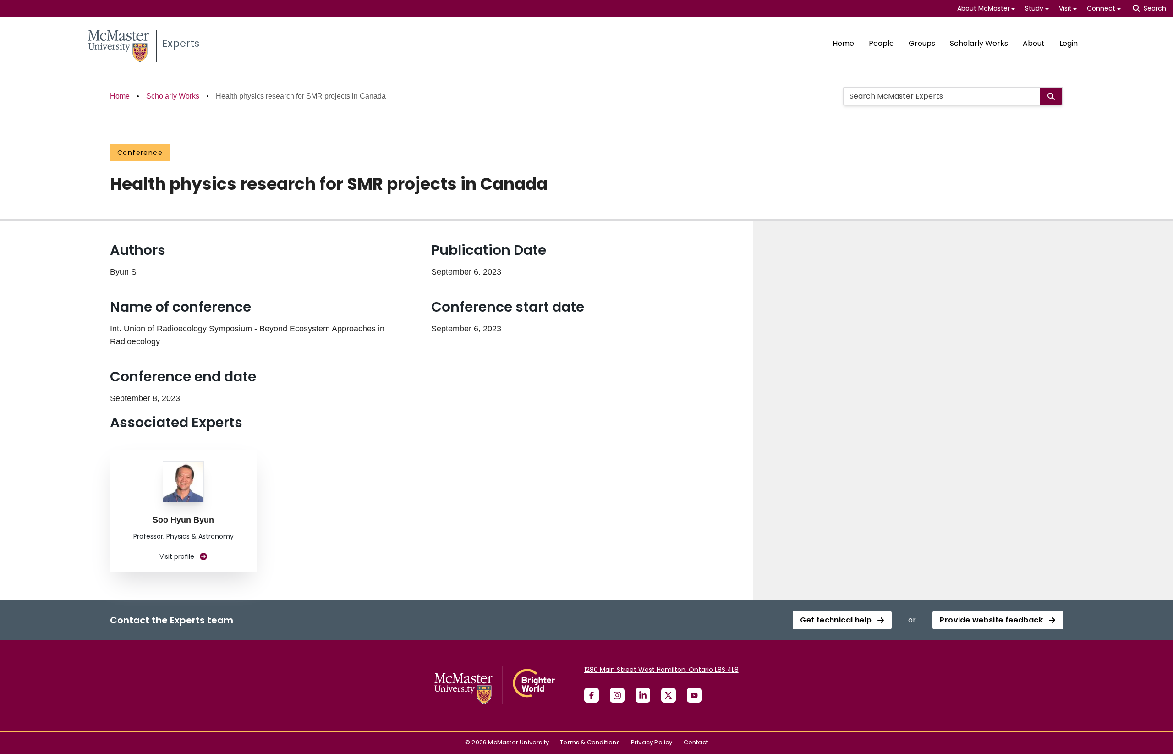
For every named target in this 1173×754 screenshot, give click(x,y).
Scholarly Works (979, 43)
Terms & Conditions (590, 742)
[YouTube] (694, 695)
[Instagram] (617, 695)
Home (843, 43)
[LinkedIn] (643, 695)
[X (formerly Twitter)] (668, 695)
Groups (922, 43)
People (881, 43)
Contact (696, 742)
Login (1068, 43)
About (1034, 43)
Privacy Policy (652, 742)
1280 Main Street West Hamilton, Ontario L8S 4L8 (661, 669)
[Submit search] (1051, 96)
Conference (140, 152)
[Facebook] (591, 695)
